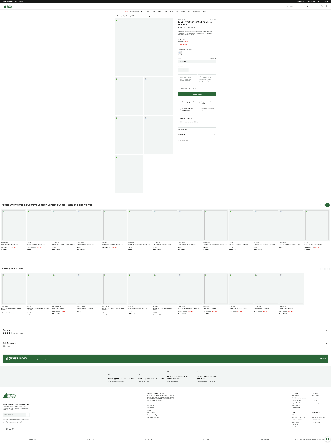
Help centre (295, 415)
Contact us (295, 424)
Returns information (297, 419)
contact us (13, 422)
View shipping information (116, 381)
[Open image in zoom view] (144, 47)
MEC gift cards (316, 422)
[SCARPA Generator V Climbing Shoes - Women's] (114, 230)
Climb (147, 11)
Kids (189, 11)
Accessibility (148, 439)
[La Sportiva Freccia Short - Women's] (291, 295)
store (205, 79)
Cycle (153, 11)
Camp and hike (134, 11)
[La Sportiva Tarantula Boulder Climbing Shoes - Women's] (216, 231)
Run (142, 11)
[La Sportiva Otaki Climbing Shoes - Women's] (13, 231)
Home (119, 16)
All (123, 16)
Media (149, 410)
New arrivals (196, 11)
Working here (151, 412)
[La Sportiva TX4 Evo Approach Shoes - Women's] (190, 295)
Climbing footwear (137, 16)
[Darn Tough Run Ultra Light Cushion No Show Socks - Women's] (114, 295)
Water (159, 11)
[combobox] (302, 6)
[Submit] (307, 6)
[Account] (326, 6)
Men (177, 11)
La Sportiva (181, 19)
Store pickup (315, 403)
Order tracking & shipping (299, 417)
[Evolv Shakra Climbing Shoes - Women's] (317, 231)
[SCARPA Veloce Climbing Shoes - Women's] (241, 231)
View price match (172, 381)
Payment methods (297, 403)
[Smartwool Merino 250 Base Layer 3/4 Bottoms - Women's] (13, 295)
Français (326, 1)
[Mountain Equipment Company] (17, 395)
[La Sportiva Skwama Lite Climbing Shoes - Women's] (291, 230)
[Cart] (322, 6)
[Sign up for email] (27, 415)
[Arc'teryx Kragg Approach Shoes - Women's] (140, 295)
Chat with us (295, 427)
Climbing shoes (149, 16)
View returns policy (143, 381)
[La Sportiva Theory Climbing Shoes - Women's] (165, 231)
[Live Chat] (327, 439)
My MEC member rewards (299, 398)
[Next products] (327, 205)
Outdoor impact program (319, 417)
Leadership (150, 407)
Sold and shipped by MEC (188, 88)
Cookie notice (206, 439)
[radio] (180, 53)
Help (319, 1)
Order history (295, 395)
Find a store (315, 395)
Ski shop (314, 400)
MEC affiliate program (153, 417)
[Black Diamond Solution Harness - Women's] (89, 294)
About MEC (150, 405)
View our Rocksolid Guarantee (206, 381)
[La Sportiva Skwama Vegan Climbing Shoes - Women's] (140, 231)
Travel (165, 11)
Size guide (213, 58)
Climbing (128, 16)
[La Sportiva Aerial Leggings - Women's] (266, 294)
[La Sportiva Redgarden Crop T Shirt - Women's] (241, 294)
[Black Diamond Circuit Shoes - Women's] (64, 295)
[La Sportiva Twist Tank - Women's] (216, 295)
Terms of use (90, 439)
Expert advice (311, 1)
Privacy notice (32, 439)
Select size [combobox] (183, 61)
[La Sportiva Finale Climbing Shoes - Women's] (190, 231)
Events (314, 415)
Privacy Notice (6, 422)
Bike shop (314, 398)
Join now (323, 358)
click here (185, 140)
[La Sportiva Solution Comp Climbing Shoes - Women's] (64, 231)
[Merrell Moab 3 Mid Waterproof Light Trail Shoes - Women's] (39, 295)
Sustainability (316, 419)
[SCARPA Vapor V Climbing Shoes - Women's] (39, 231)
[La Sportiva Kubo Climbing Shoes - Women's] (89, 231)
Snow (171, 11)
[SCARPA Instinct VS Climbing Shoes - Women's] (266, 231)
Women (183, 11)
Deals (126, 11)
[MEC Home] (7, 6)
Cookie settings (296, 407)
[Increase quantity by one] (187, 70)
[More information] (183, 103)
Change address (296, 400)
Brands (204, 11)
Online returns (296, 405)
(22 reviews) (191, 27)
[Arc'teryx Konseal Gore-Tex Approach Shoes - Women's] (165, 295)
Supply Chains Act (264, 439)
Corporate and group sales (155, 415)
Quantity (180, 66)
